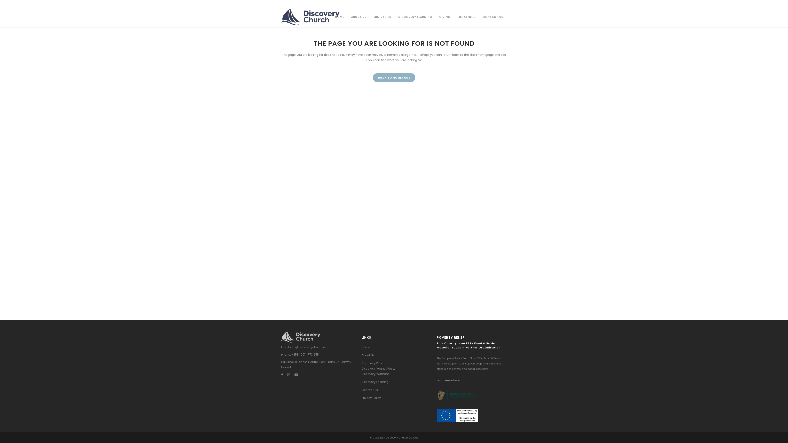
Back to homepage (394, 78)
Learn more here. (448, 380)
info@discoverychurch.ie (308, 347)
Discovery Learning (375, 382)
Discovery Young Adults (378, 369)
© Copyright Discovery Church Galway (394, 437)
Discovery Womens (375, 374)
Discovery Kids (372, 363)
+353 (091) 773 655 (305, 355)
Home (366, 347)
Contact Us (370, 390)
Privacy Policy (371, 398)
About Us (368, 355)
